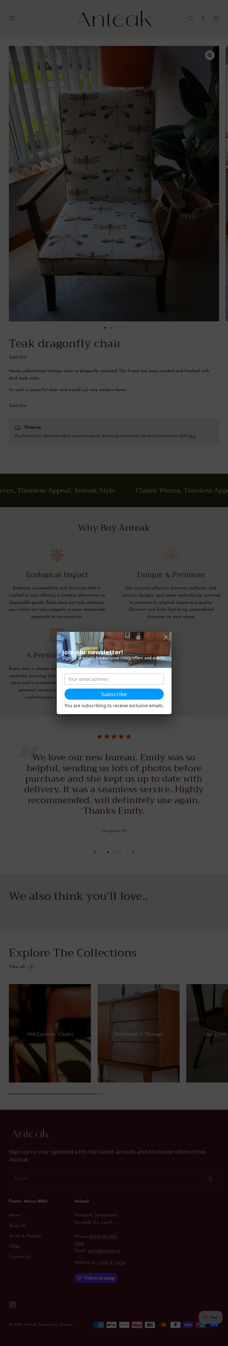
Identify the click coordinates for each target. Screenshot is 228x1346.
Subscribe (114, 694)
